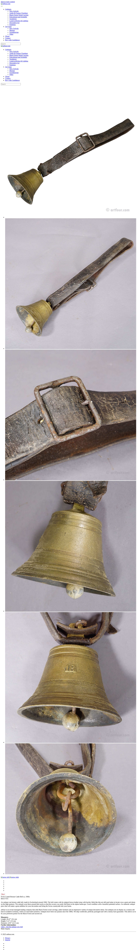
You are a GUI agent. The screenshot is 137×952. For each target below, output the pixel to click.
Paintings (12, 25)
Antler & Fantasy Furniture (18, 13)
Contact (7, 38)
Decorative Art (14, 23)
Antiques (8, 9)
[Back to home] (5, 4)
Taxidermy (13, 19)
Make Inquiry (5, 929)
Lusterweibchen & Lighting (18, 21)
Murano (12, 30)
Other (11, 34)
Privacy (7, 938)
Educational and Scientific (18, 17)
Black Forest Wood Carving (18, 15)
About (7, 36)
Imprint (7, 940)
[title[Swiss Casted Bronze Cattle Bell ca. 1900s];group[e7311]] (70, 217)
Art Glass (8, 26)
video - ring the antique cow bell (12, 927)
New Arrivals (14, 11)
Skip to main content (8, 2)
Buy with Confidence (12, 40)
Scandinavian (14, 32)
